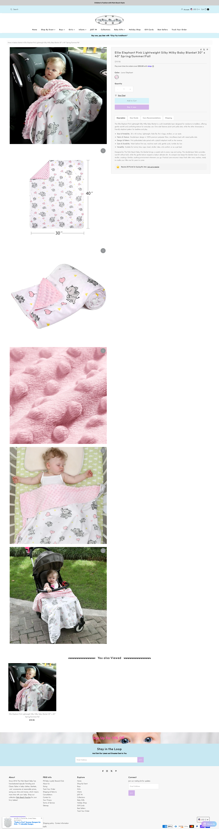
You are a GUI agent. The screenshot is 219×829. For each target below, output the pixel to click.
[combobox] (59, 9)
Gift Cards (149, 29)
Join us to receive (153, 167)
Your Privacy (47, 800)
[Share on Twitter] (204, 49)
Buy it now (131, 107)
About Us (46, 783)
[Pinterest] (116, 771)
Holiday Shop (135, 29)
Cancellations (47, 794)
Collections (105, 29)
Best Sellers (163, 29)
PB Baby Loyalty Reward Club (53, 781)
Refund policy (14, 823)
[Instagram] (107, 771)
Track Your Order (179, 29)
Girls (71, 29)
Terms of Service (49, 803)
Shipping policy (48, 823)
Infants (82, 29)
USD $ (195, 9)
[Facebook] (102, 771)
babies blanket (17, 42)
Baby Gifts (119, 29)
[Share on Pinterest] (207, 49)
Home (34, 29)
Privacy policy (24, 823)
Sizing (45, 786)
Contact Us (47, 797)
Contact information (62, 823)
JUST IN (93, 29)
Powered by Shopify (39, 826)
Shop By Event (47, 29)
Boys (61, 29)
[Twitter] (111, 771)
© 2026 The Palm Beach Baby (20, 826)
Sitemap (45, 805)
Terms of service (36, 823)
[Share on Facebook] (201, 49)
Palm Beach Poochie (23, 797)
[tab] (121, 117)
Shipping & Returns (50, 792)
